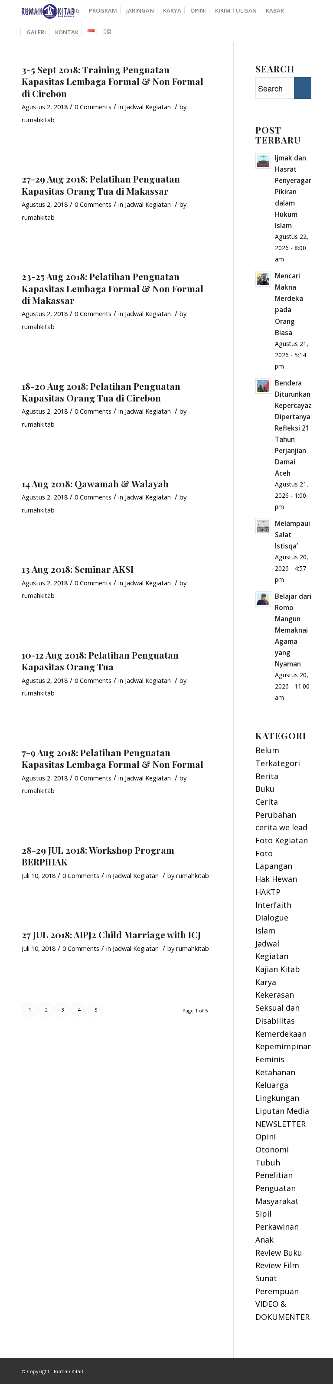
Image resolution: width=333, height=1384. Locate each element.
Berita (266, 776)
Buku (264, 788)
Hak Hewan (276, 879)
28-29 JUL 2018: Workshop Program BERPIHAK (98, 856)
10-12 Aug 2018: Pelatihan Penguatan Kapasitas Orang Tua (100, 660)
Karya (265, 982)
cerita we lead (281, 827)
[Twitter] (304, 1369)
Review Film (277, 1265)
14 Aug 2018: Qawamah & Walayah (95, 483)
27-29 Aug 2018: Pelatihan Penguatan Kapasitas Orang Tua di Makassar (101, 184)
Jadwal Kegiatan (148, 106)
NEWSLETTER (280, 1124)
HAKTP (268, 892)
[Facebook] (291, 1369)
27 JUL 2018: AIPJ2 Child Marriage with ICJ (111, 934)
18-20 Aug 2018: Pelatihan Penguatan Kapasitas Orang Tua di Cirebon (101, 392)
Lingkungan (277, 1098)
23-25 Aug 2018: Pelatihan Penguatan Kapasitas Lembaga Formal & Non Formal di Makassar (112, 288)
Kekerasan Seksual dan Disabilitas (277, 1007)
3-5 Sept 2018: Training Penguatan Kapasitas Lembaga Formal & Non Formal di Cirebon (112, 81)
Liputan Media (282, 1111)
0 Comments (93, 106)
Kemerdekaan (281, 1033)
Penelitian (274, 1175)
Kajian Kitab (277, 969)
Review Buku (278, 1252)
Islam (265, 930)
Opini (265, 1136)
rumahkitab (38, 119)
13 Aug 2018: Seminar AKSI (78, 569)
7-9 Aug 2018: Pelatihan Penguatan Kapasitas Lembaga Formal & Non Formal (112, 758)
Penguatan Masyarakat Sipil (277, 1201)
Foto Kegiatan (281, 840)
